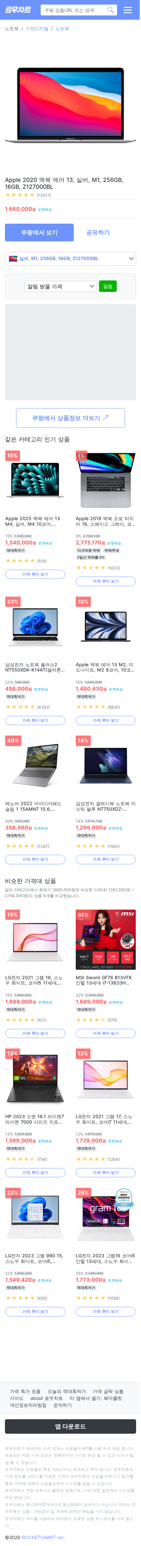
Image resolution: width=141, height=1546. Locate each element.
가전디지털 (37, 28)
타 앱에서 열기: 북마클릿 (96, 1398)
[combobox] (70, 259)
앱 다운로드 (70, 1426)
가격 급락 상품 (108, 1391)
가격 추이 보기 (35, 574)
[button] (127, 10)
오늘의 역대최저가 (67, 1391)
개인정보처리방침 (28, 1405)
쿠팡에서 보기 (39, 232)
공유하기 (98, 232)
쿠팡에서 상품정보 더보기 (67, 417)
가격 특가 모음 (25, 1391)
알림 (107, 286)
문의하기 (62, 1405)
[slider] (20, 194)
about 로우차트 (46, 1398)
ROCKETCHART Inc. (43, 1537)
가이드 (17, 1398)
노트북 (62, 28)
